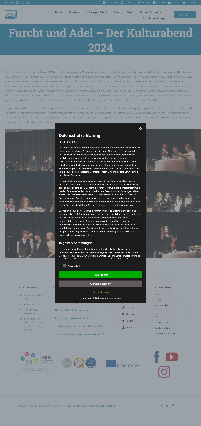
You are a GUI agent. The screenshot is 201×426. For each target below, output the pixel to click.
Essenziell (74, 266)
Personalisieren (101, 292)
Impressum (86, 298)
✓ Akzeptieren (100, 274)
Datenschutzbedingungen (108, 298)
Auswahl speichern (100, 283)
